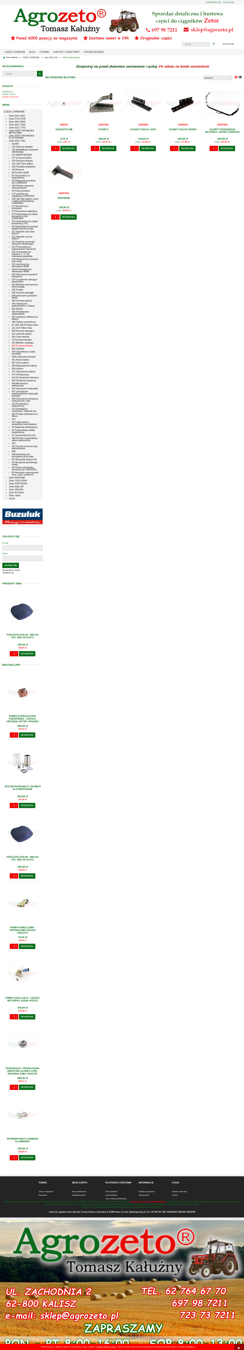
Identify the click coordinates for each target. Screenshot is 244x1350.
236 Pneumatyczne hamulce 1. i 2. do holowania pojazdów (22, 254)
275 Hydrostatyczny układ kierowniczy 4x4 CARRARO (25, 216)
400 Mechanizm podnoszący (20, 384)
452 (14, 443)
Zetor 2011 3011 (17, 116)
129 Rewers (18, 169)
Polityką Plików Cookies (106, 1347)
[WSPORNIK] (64, 172)
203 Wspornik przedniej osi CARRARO (23, 181)
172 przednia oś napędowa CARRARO (23, 195)
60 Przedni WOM (20, 172)
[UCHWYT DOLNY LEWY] (143, 103)
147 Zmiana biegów (22, 158)
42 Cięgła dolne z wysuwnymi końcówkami (24, 423)
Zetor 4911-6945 (17, 121)
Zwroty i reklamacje (46, 1192)
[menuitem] (14, 52)
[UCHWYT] (103, 103)
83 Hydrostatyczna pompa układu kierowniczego (25, 227)
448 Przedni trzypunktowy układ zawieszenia (25, 439)
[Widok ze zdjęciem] (236, 77)
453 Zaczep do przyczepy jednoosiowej (24, 447)
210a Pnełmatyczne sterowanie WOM (22, 270)
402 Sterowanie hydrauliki (25, 388)
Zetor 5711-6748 (17, 119)
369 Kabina (17, 368)
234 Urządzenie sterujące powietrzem (24, 280)
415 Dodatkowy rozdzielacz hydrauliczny (24, 410)
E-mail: (5, 543)
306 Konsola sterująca (23, 331)
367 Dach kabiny (20, 362)
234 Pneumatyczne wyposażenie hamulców (24, 248)
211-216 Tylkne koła (22, 328)
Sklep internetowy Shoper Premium (122, 1339)
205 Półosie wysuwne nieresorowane (23, 187)
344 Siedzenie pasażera (24, 380)
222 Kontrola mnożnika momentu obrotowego (23, 243)
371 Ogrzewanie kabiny (23, 371)
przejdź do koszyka (10, 97)
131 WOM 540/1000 (22, 155)
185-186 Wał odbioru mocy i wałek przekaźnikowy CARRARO (25, 201)
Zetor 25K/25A (16, 489)
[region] (22, 516)
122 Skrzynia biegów (22, 147)
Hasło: (5, 553)
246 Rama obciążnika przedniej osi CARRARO (24, 468)
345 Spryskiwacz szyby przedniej (23, 352)
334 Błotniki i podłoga (22, 343)
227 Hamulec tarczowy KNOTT (23, 232)
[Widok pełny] (240, 77)
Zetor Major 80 (16, 486)
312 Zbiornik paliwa (21, 334)
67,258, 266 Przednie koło (25, 325)
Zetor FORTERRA (18, 483)
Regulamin (43, 1195)
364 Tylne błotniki (20, 337)
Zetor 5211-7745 (17, 127)
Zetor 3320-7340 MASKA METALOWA (21, 131)
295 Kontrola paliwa (22, 301)
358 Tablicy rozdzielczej (24, 322)
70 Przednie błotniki (22, 340)
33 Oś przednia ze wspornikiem (21, 176)
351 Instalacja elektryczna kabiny (25, 318)
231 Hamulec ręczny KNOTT (22, 237)
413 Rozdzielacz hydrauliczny (20, 405)
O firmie (175, 1195)
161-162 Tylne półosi (22, 163)
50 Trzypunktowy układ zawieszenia (23, 431)
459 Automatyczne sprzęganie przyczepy (23, 455)
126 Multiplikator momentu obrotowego (25, 150)
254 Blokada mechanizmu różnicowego (25, 285)
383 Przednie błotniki (22, 346)
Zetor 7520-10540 (18, 480)
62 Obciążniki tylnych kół (24, 459)
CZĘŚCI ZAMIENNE (14, 111)
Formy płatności (111, 1192)
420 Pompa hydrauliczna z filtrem (25, 415)
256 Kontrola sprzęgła (23, 292)
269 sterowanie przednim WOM (24, 296)
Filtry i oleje (14, 495)
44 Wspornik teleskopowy (24, 427)
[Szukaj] (214, 44)
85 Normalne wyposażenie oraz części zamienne (25, 473)
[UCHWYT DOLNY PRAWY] (182, 103)
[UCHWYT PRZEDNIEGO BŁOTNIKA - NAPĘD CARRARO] (222, 103)
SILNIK (15, 144)
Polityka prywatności (146, 1192)
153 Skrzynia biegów (22, 161)
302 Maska (17, 309)
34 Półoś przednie (21, 191)
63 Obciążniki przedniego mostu (24, 463)
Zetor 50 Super (16, 492)
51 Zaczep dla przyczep (24, 435)
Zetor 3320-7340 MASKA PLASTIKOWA (21, 136)
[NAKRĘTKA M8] (64, 103)
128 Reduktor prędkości (24, 166)
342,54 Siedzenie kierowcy (25, 377)
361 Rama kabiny (20, 360)
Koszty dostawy (111, 1195)
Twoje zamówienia (79, 1192)
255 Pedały (17, 289)
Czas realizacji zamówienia (115, 1199)
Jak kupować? (144, 1195)
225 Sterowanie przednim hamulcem (24, 275)
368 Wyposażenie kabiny (24, 365)
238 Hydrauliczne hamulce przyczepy (25, 260)
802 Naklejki (18, 348)
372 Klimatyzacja (20, 374)
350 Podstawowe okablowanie (20, 313)
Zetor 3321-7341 (17, 141)
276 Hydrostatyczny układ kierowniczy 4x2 (25, 222)
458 (14, 451)
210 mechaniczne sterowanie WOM (21, 265)
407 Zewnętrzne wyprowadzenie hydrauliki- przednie (25, 393)
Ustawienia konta (78, 1195)
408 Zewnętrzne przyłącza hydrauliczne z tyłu (25, 400)
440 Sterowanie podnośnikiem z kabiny (23, 304)
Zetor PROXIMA (17, 477)
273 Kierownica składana (24, 211)
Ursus (12, 498)
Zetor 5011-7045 (17, 124)
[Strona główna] (122, 24)
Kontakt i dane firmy (179, 1192)
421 (14, 419)
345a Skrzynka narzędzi (24, 357)
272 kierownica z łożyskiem (20, 207)
